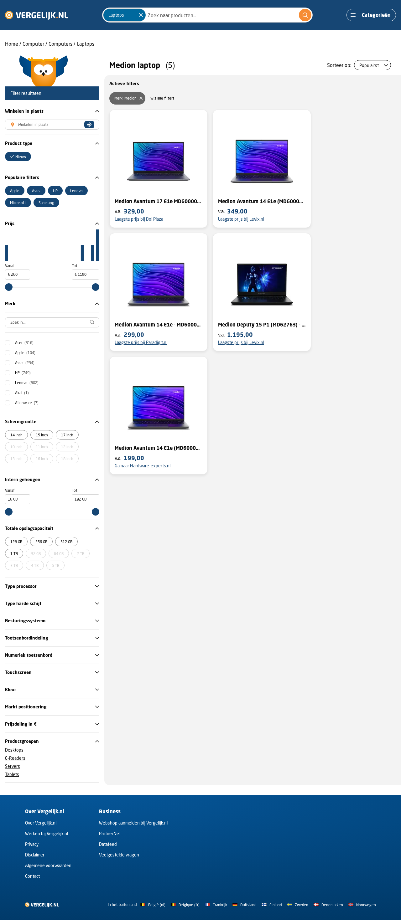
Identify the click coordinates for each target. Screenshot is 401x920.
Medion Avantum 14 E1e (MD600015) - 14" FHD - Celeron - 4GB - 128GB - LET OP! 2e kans (158, 448)
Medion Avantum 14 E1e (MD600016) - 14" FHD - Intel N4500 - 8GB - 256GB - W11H (262, 201)
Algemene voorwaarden (48, 865)
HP (23, 372)
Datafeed (108, 844)
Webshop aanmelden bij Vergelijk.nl (133, 822)
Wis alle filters (162, 98)
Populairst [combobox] (369, 65)
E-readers (15, 758)
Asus (24, 362)
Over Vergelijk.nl (40, 822)
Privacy (32, 844)
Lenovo (27, 382)
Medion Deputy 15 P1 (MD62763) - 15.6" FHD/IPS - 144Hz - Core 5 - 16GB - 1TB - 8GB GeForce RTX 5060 (262, 324)
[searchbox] (52, 322)
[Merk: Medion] (141, 98)
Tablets (12, 774)
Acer (24, 342)
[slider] (9, 287)
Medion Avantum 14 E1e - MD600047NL (158, 324)
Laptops (85, 44)
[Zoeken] (305, 15)
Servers (12, 766)
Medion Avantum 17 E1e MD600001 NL (158, 201)
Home (11, 44)
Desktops (14, 750)
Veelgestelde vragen (119, 854)
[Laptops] (140, 15)
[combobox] (207, 15)
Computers (60, 44)
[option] (18, 156)
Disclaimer (34, 854)
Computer (33, 44)
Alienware (27, 402)
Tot (74, 265)
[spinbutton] (17, 275)
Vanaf (10, 265)
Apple (25, 352)
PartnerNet (110, 833)
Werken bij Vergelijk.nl (46, 833)
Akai (22, 392)
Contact (32, 876)
